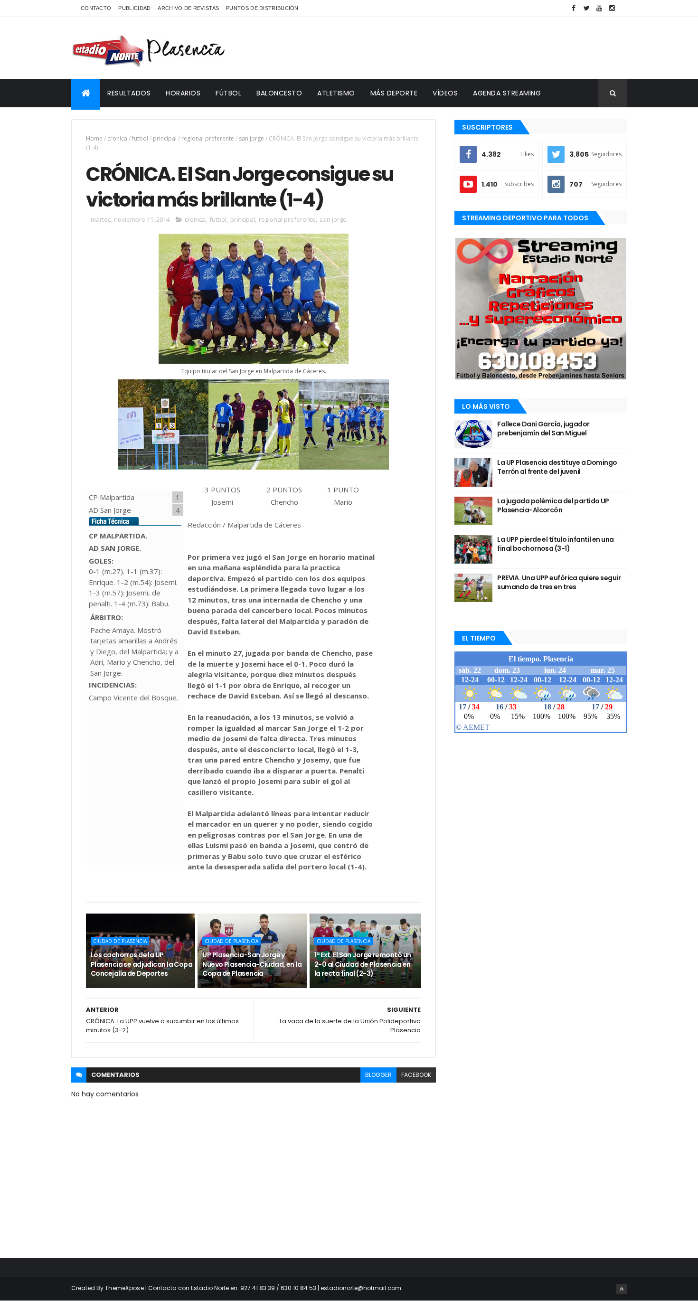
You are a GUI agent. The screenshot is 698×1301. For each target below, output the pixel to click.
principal (165, 138)
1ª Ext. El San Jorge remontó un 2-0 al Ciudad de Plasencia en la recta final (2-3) (362, 964)
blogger (378, 1075)
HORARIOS (183, 93)
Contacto (96, 8)
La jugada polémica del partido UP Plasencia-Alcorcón (553, 505)
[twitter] (586, 8)
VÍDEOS (445, 93)
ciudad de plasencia (120, 941)
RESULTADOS (129, 93)
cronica (117, 138)
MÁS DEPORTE (394, 93)
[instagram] (612, 8)
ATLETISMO (336, 93)
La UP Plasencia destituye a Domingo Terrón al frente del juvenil (557, 467)
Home (94, 138)
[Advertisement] (454, 48)
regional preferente (207, 138)
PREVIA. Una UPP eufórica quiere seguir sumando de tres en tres (559, 582)
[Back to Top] (621, 1289)
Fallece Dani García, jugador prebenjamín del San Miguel (543, 428)
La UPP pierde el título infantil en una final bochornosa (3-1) (555, 544)
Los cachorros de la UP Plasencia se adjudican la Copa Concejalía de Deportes (141, 964)
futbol (140, 138)
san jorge (251, 138)
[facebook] (573, 8)
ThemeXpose (124, 1288)
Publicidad (134, 8)
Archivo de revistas (188, 8)
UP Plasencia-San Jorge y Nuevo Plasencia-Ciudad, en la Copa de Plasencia (252, 964)
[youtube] (599, 8)
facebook (416, 1075)
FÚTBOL (228, 93)
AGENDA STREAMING (507, 93)
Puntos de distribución (262, 8)
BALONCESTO (279, 93)
